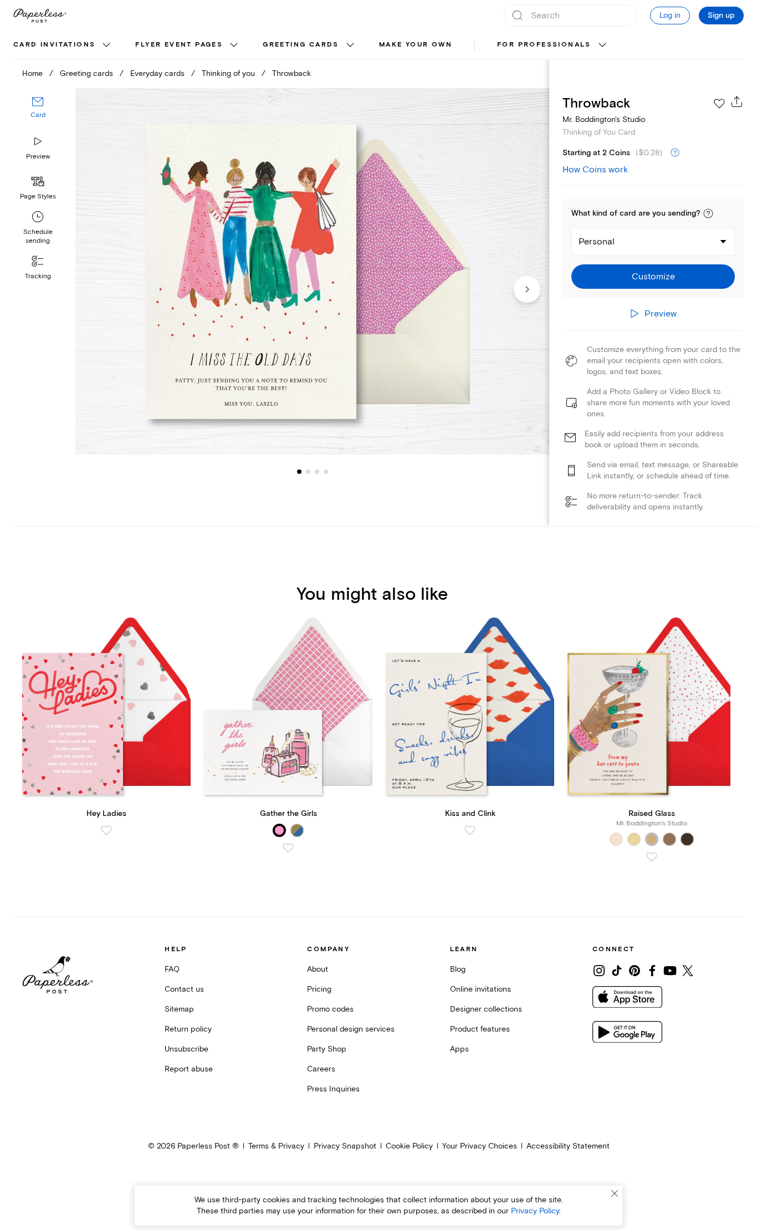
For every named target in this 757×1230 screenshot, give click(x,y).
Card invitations (54, 44)
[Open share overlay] (737, 101)
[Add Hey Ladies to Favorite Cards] (106, 830)
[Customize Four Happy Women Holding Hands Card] (312, 271)
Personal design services (351, 1029)
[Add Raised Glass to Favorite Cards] (651, 857)
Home (32, 73)
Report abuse (189, 1069)
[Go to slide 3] (308, 471)
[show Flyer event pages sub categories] (234, 45)
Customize (653, 276)
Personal (597, 241)
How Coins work (595, 169)
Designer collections (486, 1009)
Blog (458, 969)
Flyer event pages (179, 44)
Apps (459, 1049)
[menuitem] (63, 45)
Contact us (184, 989)
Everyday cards (157, 73)
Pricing (319, 989)
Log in (670, 15)
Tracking (38, 276)
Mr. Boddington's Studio (603, 119)
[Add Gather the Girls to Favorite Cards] (288, 848)
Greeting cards (301, 44)
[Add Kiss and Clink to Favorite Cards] (470, 830)
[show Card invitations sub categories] (106, 45)
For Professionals (544, 44)
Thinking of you (228, 73)
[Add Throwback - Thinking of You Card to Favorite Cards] (719, 103)
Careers (321, 1069)
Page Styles (38, 196)
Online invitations (480, 989)
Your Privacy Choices (479, 1146)
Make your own (415, 44)
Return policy (188, 1029)
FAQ (172, 969)
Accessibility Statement (568, 1146)
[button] (708, 213)
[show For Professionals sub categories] (602, 45)
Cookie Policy (409, 1146)
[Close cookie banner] (614, 1193)
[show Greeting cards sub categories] (350, 45)
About (317, 969)
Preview (38, 156)
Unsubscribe (186, 1049)
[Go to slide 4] (317, 471)
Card (37, 115)
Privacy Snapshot (345, 1146)
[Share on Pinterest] (634, 970)
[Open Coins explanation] (675, 153)
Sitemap (179, 1009)
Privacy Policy (535, 1211)
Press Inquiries (333, 1089)
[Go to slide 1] (299, 471)
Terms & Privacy (276, 1146)
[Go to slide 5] (326, 471)
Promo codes (330, 1009)
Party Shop (326, 1049)
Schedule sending (38, 236)
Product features (480, 1029)
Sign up (721, 16)
